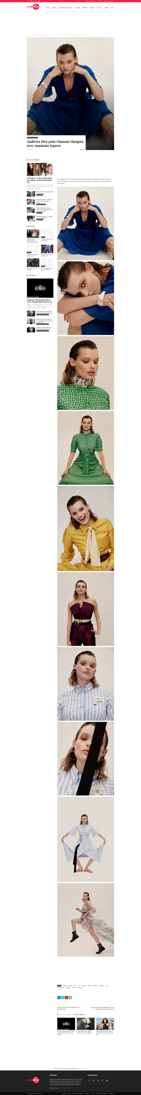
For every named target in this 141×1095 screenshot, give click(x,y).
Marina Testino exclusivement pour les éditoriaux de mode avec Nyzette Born (104, 1033)
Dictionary (98, 1093)
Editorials (84, 985)
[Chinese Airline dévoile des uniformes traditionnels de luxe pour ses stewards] (31, 210)
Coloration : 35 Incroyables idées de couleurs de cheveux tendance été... (39, 180)
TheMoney (105, 1093)
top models (79, 987)
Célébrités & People (65, 7)
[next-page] (61, 1038)
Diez (79, 985)
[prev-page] (58, 1038)
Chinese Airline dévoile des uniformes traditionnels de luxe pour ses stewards (44, 209)
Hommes (84, 7)
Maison (92, 7)
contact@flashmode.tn (65, 1088)
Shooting (68, 987)
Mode (48, 7)
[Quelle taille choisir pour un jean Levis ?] (47, 249)
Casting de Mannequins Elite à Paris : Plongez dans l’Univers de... (40, 301)
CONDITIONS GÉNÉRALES (78, 1093)
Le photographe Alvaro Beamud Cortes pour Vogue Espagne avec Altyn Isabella (102, 1008)
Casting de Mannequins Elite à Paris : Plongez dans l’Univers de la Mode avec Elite (65, 1033)
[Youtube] (39, 1)
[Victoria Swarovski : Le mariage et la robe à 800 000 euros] (31, 218)
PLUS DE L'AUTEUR (78, 1014)
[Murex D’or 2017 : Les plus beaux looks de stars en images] (31, 194)
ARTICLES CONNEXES (65, 1014)
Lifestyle (99, 7)
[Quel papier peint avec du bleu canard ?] (47, 233)
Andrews (70, 985)
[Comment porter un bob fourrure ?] (33, 262)
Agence (100, 1)
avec (75, 985)
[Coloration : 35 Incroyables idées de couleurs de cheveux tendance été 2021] (40, 169)
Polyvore (93, 1093)
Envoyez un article (67, 1093)
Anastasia (64, 985)
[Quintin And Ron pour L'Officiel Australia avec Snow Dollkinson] (86, 1024)
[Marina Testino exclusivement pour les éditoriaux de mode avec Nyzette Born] (105, 1024)
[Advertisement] (70, 23)
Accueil (28, 35)
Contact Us (111, 1)
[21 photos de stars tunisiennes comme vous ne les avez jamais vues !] (31, 202)
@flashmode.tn (81, 1068)
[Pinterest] (31, 1)
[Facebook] (28, 1)
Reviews (87, 1093)
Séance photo (61, 987)
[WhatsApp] (70, 997)
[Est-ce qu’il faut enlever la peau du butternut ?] (47, 262)
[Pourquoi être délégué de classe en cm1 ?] (33, 249)
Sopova (73, 987)
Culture (77, 7)
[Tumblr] (33, 1)
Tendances (105, 1)
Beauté (54, 7)
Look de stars (40, 194)
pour (107, 985)
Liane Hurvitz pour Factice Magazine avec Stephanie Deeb (68, 1008)
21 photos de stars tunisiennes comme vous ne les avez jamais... (44, 201)
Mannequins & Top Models (49, 35)
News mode (39, 212)
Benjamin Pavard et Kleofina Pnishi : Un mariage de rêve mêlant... (33, 241)
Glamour (90, 985)
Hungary (95, 985)
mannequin (101, 985)
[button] (112, 8)
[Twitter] (36, 1)
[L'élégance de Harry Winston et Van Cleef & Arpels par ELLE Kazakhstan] (31, 330)
